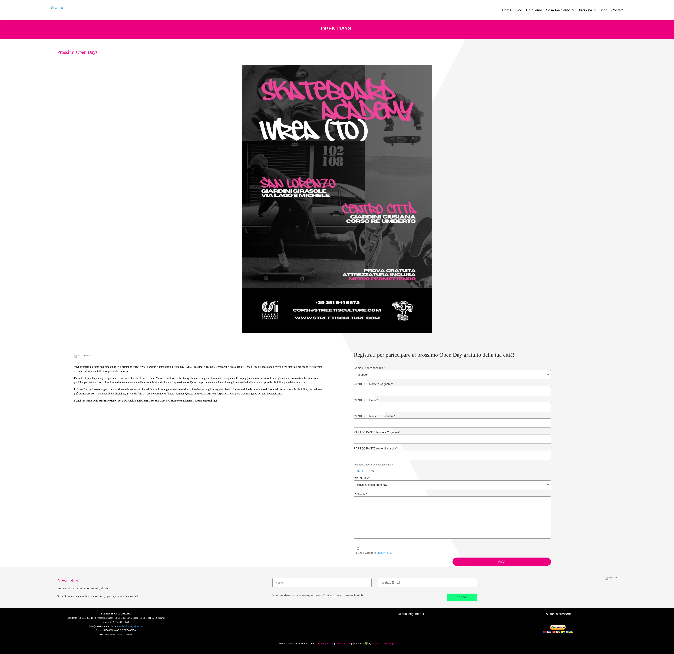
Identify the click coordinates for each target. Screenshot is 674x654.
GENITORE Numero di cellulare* (374, 416)
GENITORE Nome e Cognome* (373, 384)
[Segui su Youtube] (397, 630)
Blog (518, 10)
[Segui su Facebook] (374, 630)
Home (506, 10)
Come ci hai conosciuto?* (370, 368)
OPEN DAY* (361, 478)
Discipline (584, 10)
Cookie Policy (343, 643)
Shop (603, 10)
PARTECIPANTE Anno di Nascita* (375, 448)
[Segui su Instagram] (386, 630)
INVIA (501, 561)
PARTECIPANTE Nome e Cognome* (377, 432)
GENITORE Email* (366, 400)
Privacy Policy (384, 552)
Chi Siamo (534, 10)
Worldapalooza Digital (384, 643)
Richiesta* (360, 494)
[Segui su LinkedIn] (408, 630)
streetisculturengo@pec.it (129, 626)
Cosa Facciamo (558, 10)
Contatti (617, 10)
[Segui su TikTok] (419, 630)
